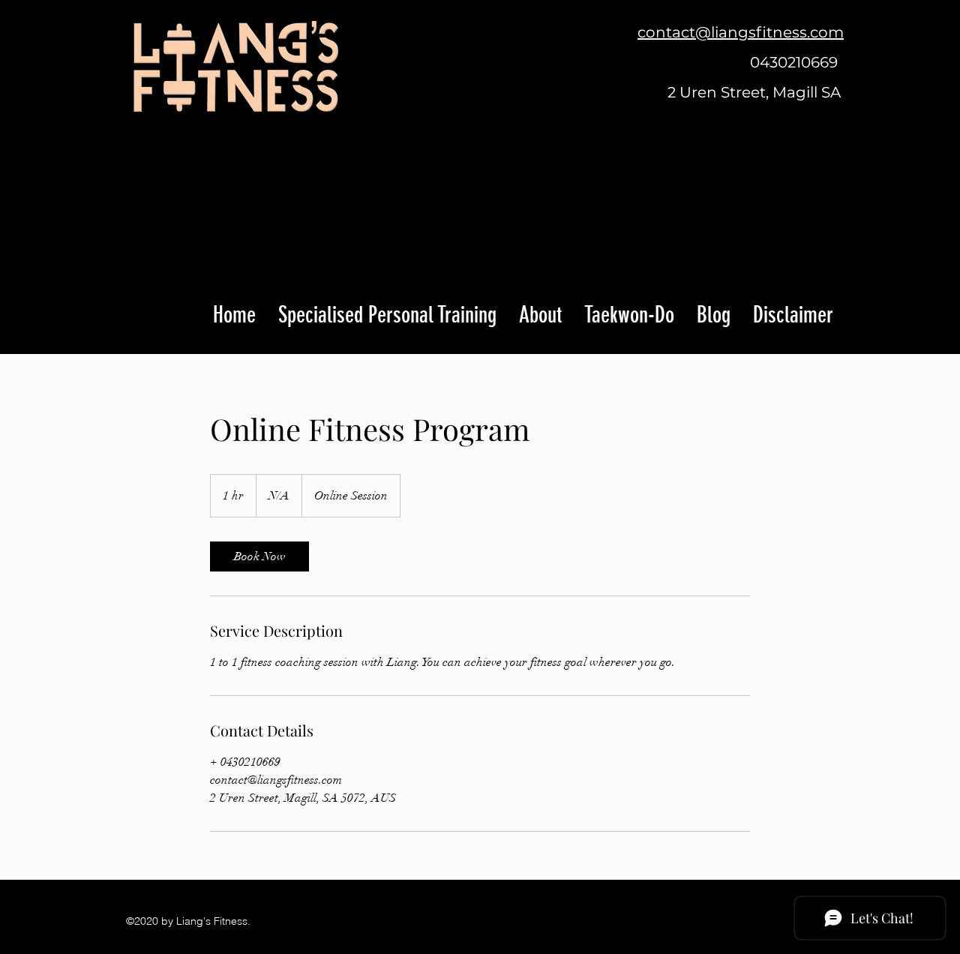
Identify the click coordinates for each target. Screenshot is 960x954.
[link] (259, 557)
